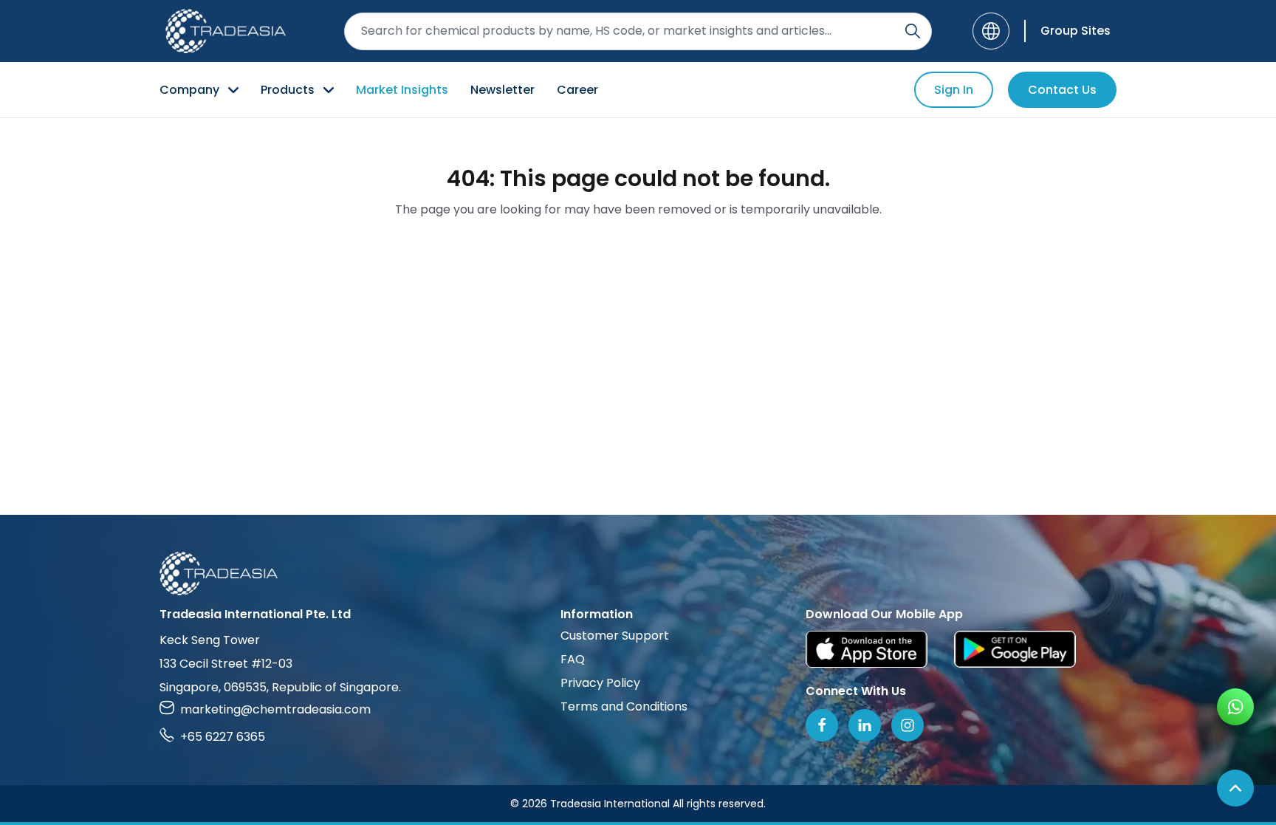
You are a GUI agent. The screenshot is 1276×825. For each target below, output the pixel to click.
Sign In (953, 89)
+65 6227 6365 (222, 736)
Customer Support (614, 635)
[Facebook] (822, 725)
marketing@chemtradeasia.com (275, 709)
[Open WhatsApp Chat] (1235, 706)
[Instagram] (907, 725)
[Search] (912, 31)
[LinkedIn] (864, 725)
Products (288, 89)
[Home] (638, 573)
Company (189, 89)
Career (577, 89)
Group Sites (1075, 30)
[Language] (991, 31)
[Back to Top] (1235, 788)
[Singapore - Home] (225, 31)
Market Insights (402, 89)
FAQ (572, 659)
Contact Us (1062, 89)
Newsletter (502, 89)
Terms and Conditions (623, 706)
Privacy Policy (600, 682)
